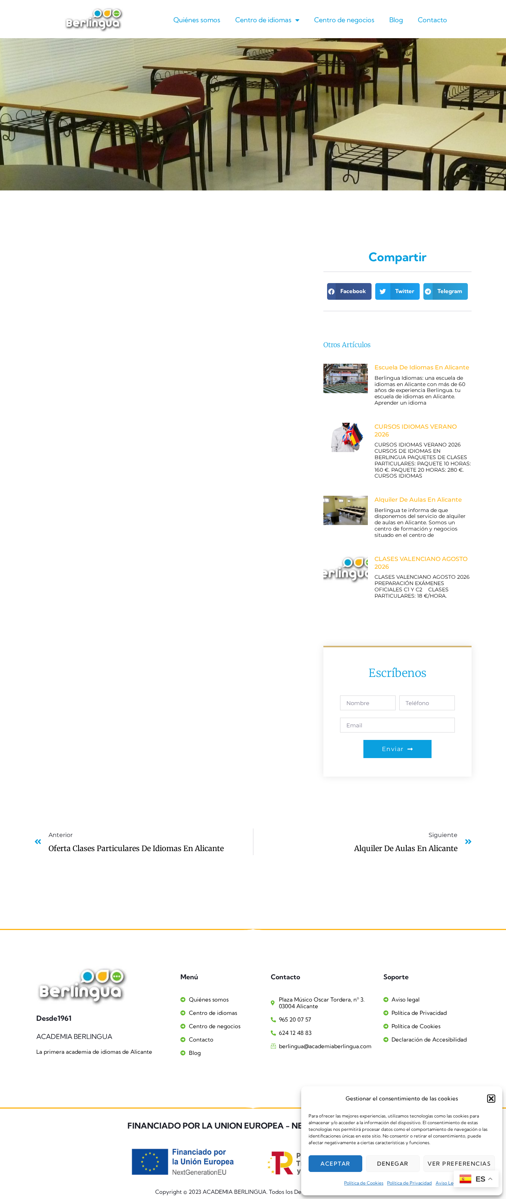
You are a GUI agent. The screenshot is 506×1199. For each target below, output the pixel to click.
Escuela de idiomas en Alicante (421, 367)
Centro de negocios (344, 20)
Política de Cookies (363, 1183)
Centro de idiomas (263, 20)
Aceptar (335, 1163)
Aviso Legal (447, 1183)
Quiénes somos (196, 20)
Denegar (393, 1163)
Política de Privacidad (409, 1183)
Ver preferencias (459, 1163)
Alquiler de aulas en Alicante (418, 499)
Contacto (432, 20)
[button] (491, 1098)
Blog (396, 20)
